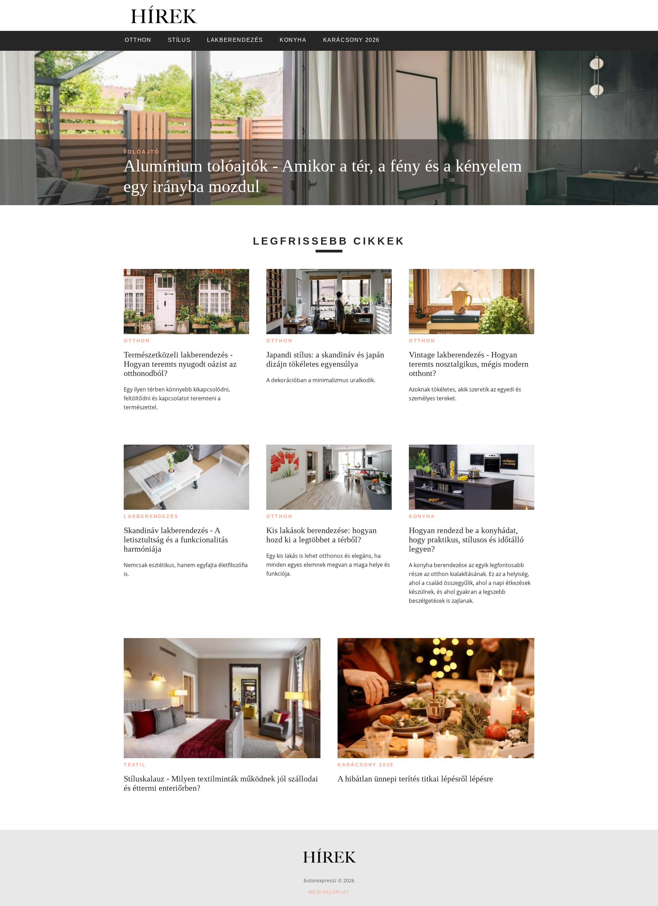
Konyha (422, 516)
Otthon (137, 340)
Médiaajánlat (329, 892)
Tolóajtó (141, 152)
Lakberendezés (151, 516)
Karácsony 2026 (366, 764)
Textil (135, 764)
